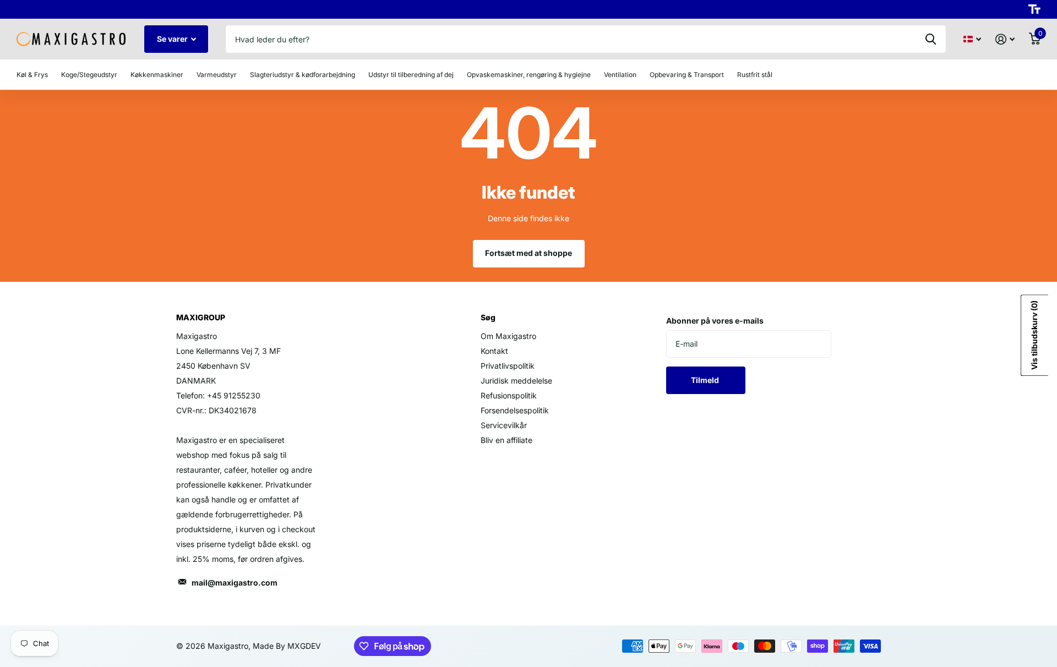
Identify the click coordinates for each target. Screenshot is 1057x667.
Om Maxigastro (508, 336)
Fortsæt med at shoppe (528, 253)
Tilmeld (706, 380)
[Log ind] (1005, 39)
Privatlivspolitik (508, 365)
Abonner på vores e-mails (715, 320)
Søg (931, 39)
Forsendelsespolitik (515, 410)
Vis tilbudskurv (1034, 335)
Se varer (173, 38)
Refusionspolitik (509, 395)
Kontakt (494, 351)
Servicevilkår (504, 425)
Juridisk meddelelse (516, 380)
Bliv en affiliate (506, 440)
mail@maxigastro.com (234, 582)
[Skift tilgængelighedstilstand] (1034, 9)
